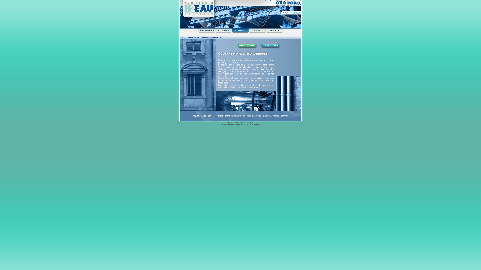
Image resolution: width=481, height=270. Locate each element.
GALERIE (266, 116)
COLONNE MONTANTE (233, 116)
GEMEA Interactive (254, 124)
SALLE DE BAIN (207, 116)
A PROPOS (275, 116)
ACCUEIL (196, 116)
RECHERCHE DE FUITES (252, 116)
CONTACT (284, 116)
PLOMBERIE (218, 116)
